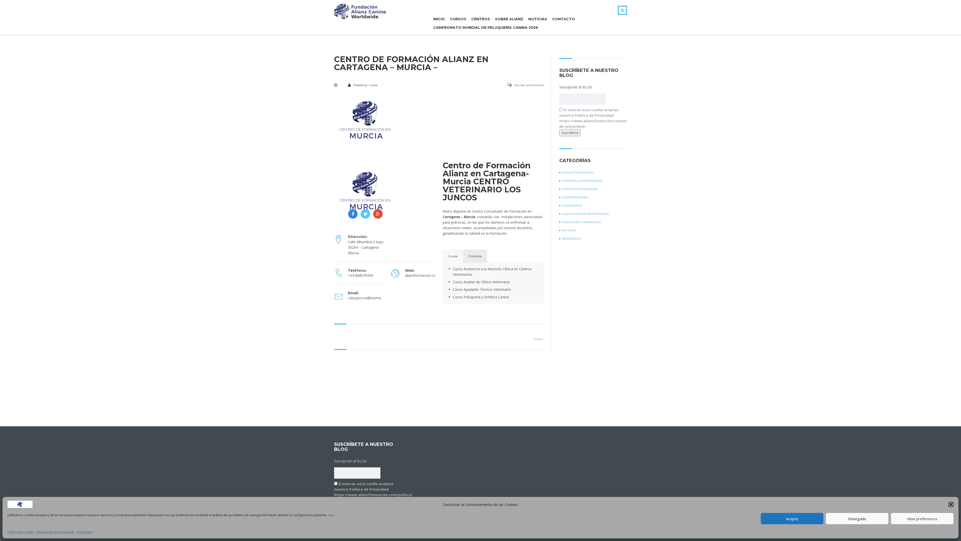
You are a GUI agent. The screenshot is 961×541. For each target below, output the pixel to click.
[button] (950, 504)
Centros (480, 19)
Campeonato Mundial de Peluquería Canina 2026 (485, 27)
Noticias (537, 19)
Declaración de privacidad (55, 532)
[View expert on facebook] (353, 214)
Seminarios (571, 238)
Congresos (572, 205)
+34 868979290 (360, 275)
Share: (538, 339)
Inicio (439, 19)
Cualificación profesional (585, 214)
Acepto (792, 518)
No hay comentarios (529, 85)
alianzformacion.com (422, 275)
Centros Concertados (582, 181)
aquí (330, 515)
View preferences (922, 518)
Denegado (857, 518)
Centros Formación (579, 189)
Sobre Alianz (509, 19)
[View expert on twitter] (365, 214)
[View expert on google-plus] (378, 214)
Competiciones (575, 197)
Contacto (563, 19)
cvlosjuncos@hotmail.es (367, 298)
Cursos (458, 19)
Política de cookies (21, 532)
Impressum (85, 532)
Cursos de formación (581, 222)
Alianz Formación (578, 172)
